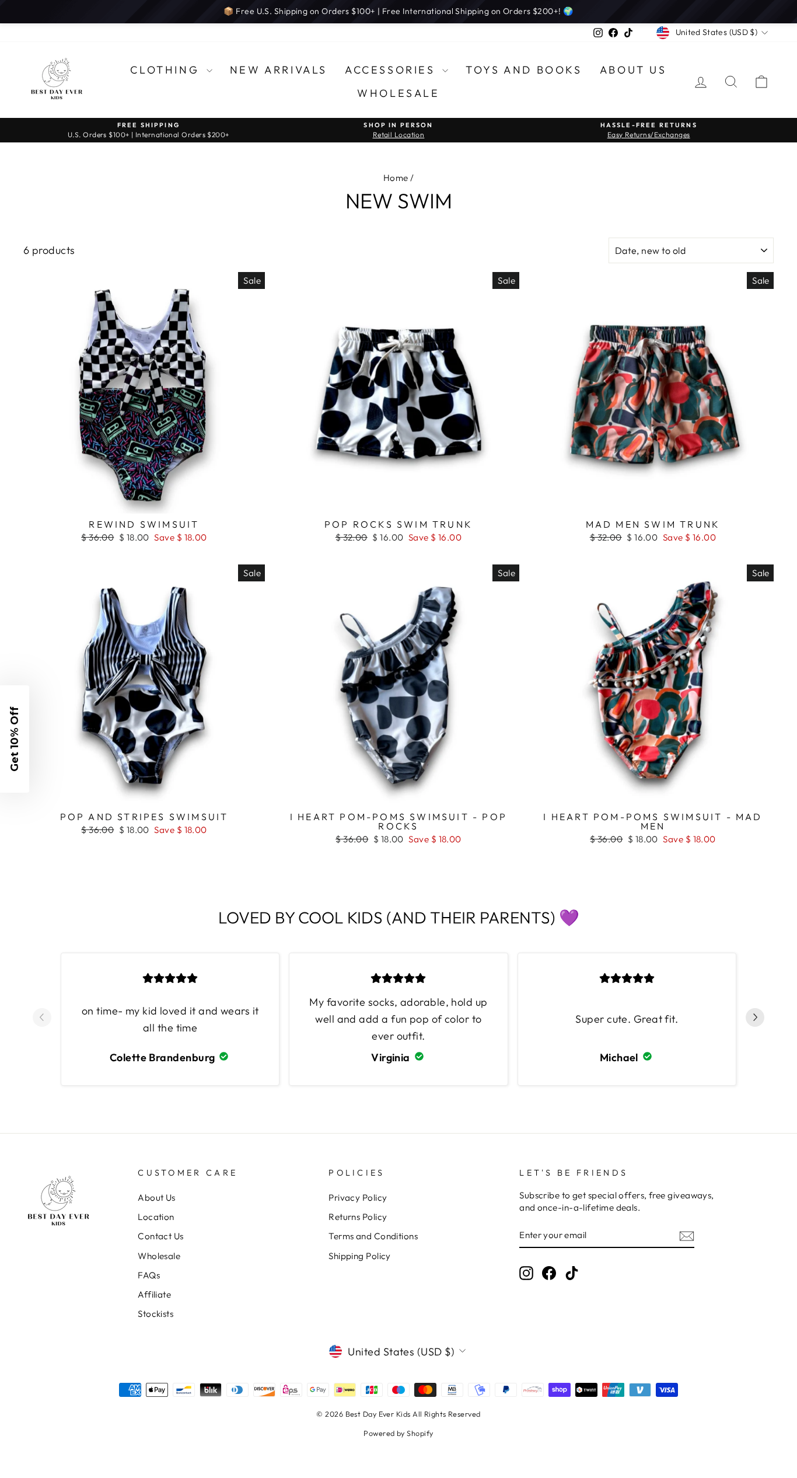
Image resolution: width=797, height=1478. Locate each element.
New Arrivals (278, 69)
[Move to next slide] (755, 1019)
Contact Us (161, 1236)
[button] (14, 739)
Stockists (155, 1313)
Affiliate (154, 1294)
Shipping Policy (359, 1255)
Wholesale (398, 93)
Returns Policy (357, 1216)
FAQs (149, 1275)
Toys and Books (524, 69)
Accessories (392, 69)
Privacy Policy (357, 1197)
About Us (633, 69)
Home (395, 177)
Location (156, 1216)
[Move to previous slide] (42, 1019)
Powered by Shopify (398, 1433)
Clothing (166, 69)
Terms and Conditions (373, 1236)
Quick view (144, 499)
